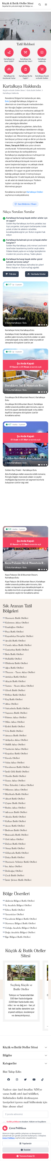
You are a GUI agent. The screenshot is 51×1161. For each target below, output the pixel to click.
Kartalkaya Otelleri (35, 192)
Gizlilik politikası (13, 1122)
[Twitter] (25, 1079)
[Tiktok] (42, 1079)
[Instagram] (17, 1079)
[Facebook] (8, 1079)
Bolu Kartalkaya (14, 323)
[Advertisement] (25, 506)
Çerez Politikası (8, 1138)
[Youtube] (34, 1079)
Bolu (7, 101)
